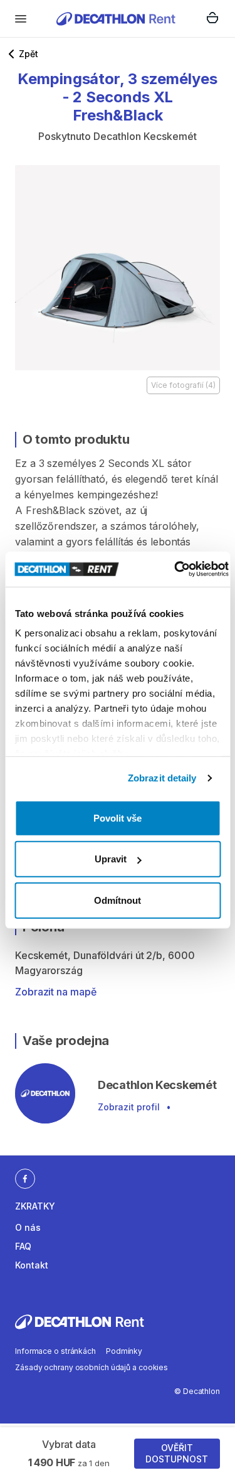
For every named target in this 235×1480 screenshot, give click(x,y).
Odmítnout (117, 899)
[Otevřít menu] (20, 19)
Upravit (111, 859)
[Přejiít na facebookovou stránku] (25, 1178)
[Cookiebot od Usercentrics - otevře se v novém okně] (174, 569)
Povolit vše (117, 817)
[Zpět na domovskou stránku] (115, 18)
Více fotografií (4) (183, 385)
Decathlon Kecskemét (145, 136)
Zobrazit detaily (162, 778)
